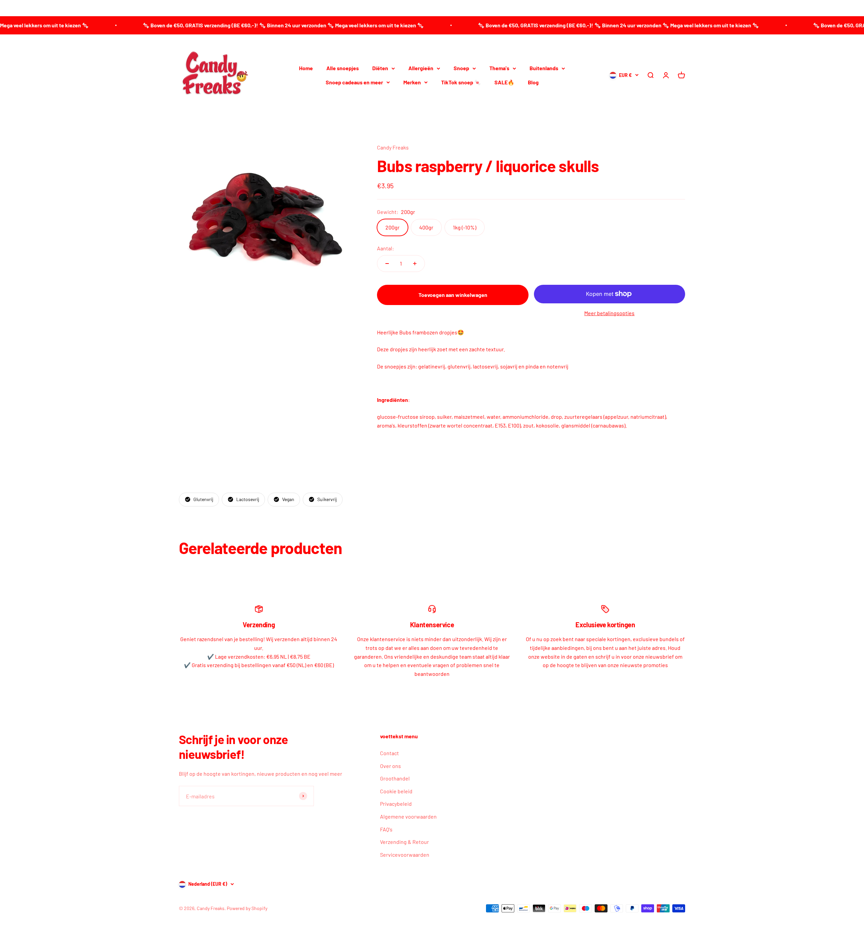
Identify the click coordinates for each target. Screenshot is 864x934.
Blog (533, 82)
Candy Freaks (393, 147)
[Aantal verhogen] (415, 263)
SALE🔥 (504, 82)
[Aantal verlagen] (387, 263)
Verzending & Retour (404, 842)
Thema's (499, 68)
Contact (389, 753)
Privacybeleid (396, 803)
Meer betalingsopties (609, 313)
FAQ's (386, 829)
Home (306, 68)
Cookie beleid (396, 791)
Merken (412, 82)
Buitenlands (544, 68)
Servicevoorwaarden (404, 854)
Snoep (461, 68)
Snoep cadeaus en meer (354, 82)
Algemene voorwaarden (408, 816)
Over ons (390, 766)
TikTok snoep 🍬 (461, 82)
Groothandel (395, 778)
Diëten (380, 68)
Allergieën (420, 68)
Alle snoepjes (342, 68)
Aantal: (385, 248)
